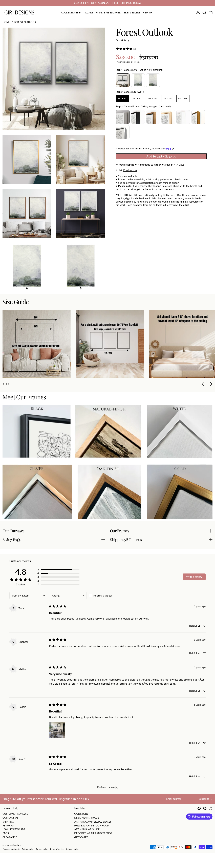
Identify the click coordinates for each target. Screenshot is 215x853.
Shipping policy (72, 849)
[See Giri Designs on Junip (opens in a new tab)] (114, 787)
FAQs (6, 833)
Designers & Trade (86, 817)
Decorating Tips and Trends (93, 833)
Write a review (194, 576)
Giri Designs (15, 845)
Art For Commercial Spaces (93, 821)
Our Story (81, 813)
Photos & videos (103, 595)
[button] (204, 12)
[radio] (123, 80)
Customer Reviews (15, 813)
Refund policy (28, 849)
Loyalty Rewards (14, 829)
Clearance (10, 837)
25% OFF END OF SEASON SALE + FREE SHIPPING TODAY (107, 2)
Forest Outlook (25, 22)
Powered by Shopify (11, 849)
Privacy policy (42, 849)
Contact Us (10, 817)
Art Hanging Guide (87, 829)
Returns (8, 825)
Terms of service (57, 849)
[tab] (4, 384)
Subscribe (204, 798)
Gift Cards (81, 837)
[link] (126, 48)
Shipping (8, 821)
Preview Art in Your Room (92, 825)
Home (6, 22)
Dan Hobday (123, 40)
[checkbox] (107, 595)
